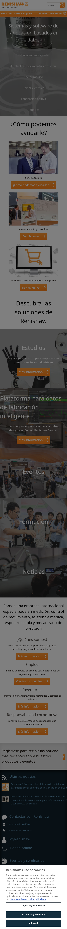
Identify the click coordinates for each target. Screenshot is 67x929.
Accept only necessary (33, 914)
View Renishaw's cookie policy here (28, 899)
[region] (33, 897)
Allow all (33, 923)
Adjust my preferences (33, 905)
